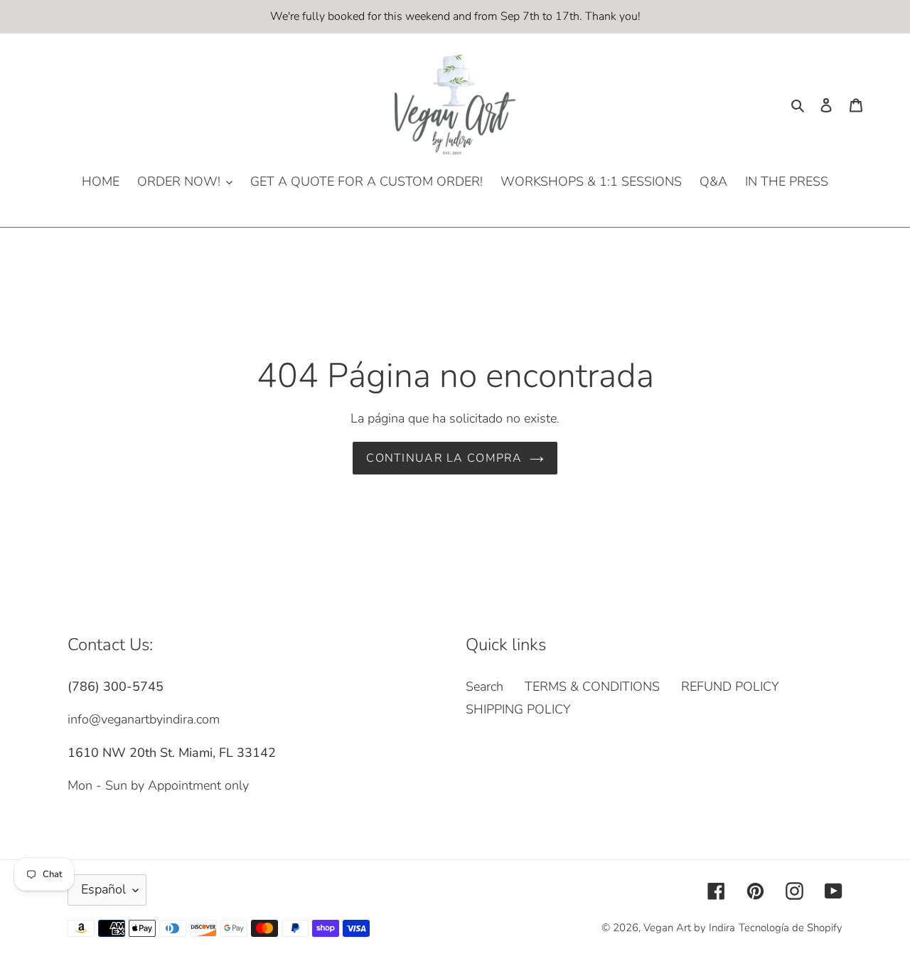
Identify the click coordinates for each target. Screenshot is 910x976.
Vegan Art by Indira (689, 928)
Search (484, 686)
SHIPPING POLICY (518, 709)
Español (103, 889)
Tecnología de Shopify (790, 928)
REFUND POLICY (730, 686)
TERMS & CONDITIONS (592, 686)
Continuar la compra (444, 458)
